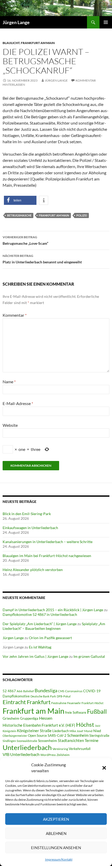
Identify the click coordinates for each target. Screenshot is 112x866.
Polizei (81, 215)
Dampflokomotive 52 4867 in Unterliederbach (40, 614)
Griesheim (11, 718)
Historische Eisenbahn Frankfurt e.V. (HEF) (39, 725)
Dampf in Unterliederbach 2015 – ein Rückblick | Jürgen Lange (53, 610)
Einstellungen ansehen (56, 847)
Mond (88, 731)
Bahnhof (28, 691)
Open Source (37, 735)
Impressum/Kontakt (58, 859)
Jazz (97, 725)
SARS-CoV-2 (57, 735)
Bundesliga (46, 690)
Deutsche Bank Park (43, 696)
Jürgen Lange (16, 22)
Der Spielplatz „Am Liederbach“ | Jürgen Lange (40, 624)
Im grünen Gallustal (89, 656)
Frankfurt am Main (38, 43)
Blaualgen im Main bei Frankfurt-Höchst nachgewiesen (47, 555)
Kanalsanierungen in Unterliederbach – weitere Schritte (47, 541)
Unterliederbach (27, 747)
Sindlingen (9, 740)
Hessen (45, 718)
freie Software (75, 712)
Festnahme (58, 703)
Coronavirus (73, 691)
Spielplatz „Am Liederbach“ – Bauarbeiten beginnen (54, 626)
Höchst (85, 724)
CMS (61, 691)
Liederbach (60, 731)
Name (9, 381)
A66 (19, 691)
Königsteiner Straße (34, 730)
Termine (91, 740)
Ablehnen (56, 833)
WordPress (48, 755)
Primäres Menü (105, 22)
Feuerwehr (74, 703)
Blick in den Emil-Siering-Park (27, 513)
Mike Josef (76, 731)
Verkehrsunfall (79, 749)
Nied (97, 731)
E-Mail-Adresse (18, 403)
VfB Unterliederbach (21, 754)
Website (10, 425)
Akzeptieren (56, 819)
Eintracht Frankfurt (27, 701)
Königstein (9, 731)
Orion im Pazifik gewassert (50, 638)
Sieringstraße (99, 735)
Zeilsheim (63, 755)
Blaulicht (11, 43)
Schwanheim (78, 735)
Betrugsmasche (19, 215)
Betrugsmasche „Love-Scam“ (25, 240)
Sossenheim (47, 741)
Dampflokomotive (16, 696)
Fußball (97, 711)
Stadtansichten (71, 740)
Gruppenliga (29, 718)
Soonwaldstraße (27, 740)
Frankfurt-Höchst (92, 703)
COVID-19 (92, 691)
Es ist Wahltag (40, 647)
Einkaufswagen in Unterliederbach (30, 527)
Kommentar (15, 315)
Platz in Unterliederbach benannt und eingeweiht (42, 259)
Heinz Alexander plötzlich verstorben (33, 569)
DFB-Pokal (64, 696)
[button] (104, 767)
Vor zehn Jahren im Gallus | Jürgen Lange (35, 656)
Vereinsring (60, 749)
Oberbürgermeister (15, 735)
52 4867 (9, 691)
